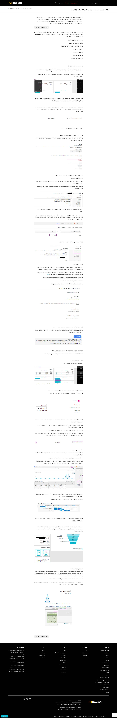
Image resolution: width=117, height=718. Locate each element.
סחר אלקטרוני (106, 687)
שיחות (107, 672)
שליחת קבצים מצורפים (104, 677)
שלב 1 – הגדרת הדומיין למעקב (76, 43)
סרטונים (43, 650)
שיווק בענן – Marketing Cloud (60, 653)
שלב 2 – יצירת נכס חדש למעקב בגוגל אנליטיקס (72, 46)
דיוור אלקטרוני (106, 653)
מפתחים (64, 662)
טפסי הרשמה (106, 658)
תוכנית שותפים (63, 660)
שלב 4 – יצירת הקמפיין (78, 52)
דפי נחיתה (107, 655)
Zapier (85, 650)
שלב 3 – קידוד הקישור (78, 49)
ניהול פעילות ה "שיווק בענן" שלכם (102, 682)
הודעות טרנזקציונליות (104, 670)
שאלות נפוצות (42, 655)
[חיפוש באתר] (55, 3)
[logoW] (15, 3)
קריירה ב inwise (63, 657)
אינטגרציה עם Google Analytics (90, 9)
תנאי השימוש (63, 667)
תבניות (107, 692)
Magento (85, 655)
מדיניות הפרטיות (63, 670)
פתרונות (107, 647)
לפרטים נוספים (56, 716)
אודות (65, 650)
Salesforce (85, 653)
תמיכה (43, 647)
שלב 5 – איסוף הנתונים (78, 55)
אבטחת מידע (63, 655)
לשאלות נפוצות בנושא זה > (41, 27)
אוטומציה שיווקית (105, 667)
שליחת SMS (106, 665)
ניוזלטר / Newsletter (104, 689)
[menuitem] (105, 3)
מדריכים (43, 653)
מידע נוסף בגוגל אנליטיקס (77, 58)
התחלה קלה (42, 658)
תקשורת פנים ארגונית (104, 685)
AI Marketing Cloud (104, 650)
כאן (48, 274)
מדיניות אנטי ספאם (62, 665)
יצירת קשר (64, 675)
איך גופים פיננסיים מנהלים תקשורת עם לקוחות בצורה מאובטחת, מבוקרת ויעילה (16, 652)
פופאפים (107, 660)
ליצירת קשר (60, 704)
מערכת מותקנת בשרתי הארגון (103, 680)
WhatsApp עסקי (105, 663)
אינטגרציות (84, 647)
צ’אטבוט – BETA (105, 675)
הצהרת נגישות (63, 672)
